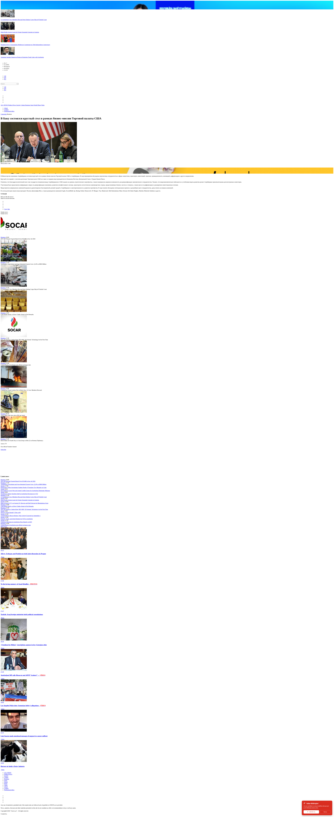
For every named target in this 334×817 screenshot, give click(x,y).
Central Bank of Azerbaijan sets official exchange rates (16, 525)
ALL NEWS (4, 105)
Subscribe (3, 449)
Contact (6, 109)
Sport (32, 105)
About (6, 108)
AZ (5, 76)
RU (5, 79)
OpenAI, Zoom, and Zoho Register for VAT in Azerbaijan (17, 519)
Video (42, 105)
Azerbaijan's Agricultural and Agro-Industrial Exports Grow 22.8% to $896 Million (23, 484)
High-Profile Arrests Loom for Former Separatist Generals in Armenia (20, 500)
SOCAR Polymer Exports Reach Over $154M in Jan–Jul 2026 (18, 481)
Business (28, 105)
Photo (39, 105)
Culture (23, 105)
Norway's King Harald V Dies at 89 (11, 512)
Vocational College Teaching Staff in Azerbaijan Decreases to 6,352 (19, 494)
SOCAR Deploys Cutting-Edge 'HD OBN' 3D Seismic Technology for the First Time (24, 509)
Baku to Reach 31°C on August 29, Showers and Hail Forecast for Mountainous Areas (24, 503)
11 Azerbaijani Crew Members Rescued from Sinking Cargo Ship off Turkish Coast (24, 497)
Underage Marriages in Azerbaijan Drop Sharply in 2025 (16, 522)
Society (18, 105)
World (36, 105)
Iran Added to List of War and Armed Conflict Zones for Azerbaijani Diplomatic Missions (25, 490)
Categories (4, 114)
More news (4, 526)
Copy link (7, 209)
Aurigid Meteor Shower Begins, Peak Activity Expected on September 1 (21, 515)
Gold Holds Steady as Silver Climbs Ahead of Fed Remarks (17, 506)
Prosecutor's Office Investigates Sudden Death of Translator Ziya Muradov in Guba (23, 487)
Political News (12, 105)
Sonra (325, 812)
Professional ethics (9, 111)
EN (5, 77)
